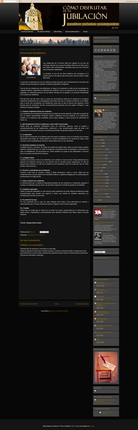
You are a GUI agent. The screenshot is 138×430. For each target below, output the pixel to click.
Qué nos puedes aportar (72, 31)
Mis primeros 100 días (43, 31)
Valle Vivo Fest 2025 (102, 291)
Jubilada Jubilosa (102, 312)
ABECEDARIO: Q (101, 320)
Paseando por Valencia (101, 161)
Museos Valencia (100, 155)
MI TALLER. (100, 327)
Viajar (96, 200)
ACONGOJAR (106, 233)
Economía (98, 140)
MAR (98, 339)
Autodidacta (100, 282)
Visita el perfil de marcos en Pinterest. (106, 41)
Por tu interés (39, 235)
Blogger (92, 426)
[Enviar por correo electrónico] (41, 232)
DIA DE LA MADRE (107, 209)
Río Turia (97, 170)
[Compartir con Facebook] (46, 232)
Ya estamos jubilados (27, 31)
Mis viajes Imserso (100, 149)
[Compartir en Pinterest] (48, 232)
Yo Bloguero (100, 289)
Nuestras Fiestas (100, 158)
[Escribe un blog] (42, 232)
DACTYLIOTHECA (102, 318)
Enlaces (85, 31)
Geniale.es (107, 413)
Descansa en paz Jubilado (104, 298)
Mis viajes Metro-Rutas (101, 152)
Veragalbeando (100, 341)
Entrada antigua (82, 304)
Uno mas (99, 334)
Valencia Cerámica (100, 180)
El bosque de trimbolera (104, 332)
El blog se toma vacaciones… (105, 284)
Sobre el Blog (57, 31)
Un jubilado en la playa (104, 325)
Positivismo (98, 167)
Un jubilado (100, 296)
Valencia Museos (100, 194)
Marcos (107, 110)
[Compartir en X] (44, 232)
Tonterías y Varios (100, 177)
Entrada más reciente (29, 304)
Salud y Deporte (99, 174)
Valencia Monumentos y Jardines (104, 189)
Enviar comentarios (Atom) (59, 311)
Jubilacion (30, 235)
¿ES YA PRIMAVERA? (103, 313)
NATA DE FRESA (101, 306)
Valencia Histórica (100, 183)
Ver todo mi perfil (100, 131)
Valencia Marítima (100, 186)
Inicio (57, 304)
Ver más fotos (111, 99)
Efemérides (98, 143)
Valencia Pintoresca (100, 197)
